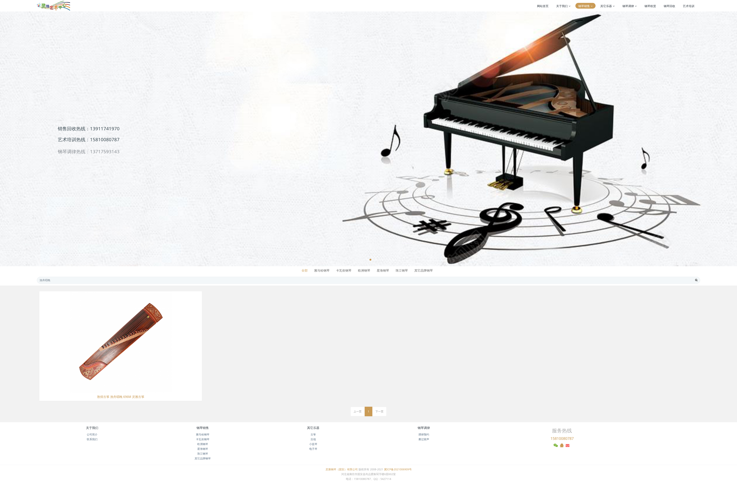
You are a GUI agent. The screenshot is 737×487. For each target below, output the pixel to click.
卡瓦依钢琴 (343, 270)
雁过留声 (423, 439)
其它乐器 (313, 428)
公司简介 (92, 434)
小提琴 (313, 444)
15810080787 (562, 438)
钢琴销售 (203, 428)
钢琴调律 (424, 428)
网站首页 (543, 6)
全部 (305, 270)
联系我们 (92, 439)
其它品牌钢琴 (423, 270)
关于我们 (92, 428)
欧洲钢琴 (364, 270)
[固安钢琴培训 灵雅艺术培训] (53, 5)
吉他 (313, 439)
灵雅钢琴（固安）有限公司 (342, 469)
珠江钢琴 (402, 270)
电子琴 (313, 449)
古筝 (313, 434)
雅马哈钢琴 (322, 270)
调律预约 (423, 434)
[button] (37, 138)
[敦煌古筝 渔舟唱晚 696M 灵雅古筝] (120, 341)
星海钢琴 (383, 270)
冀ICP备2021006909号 (398, 469)
